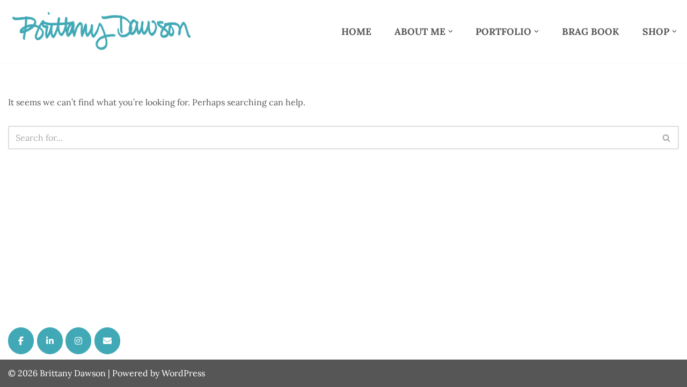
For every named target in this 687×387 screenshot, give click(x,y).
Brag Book (590, 31)
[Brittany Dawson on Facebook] (21, 340)
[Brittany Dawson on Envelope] (107, 340)
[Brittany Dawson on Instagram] (78, 340)
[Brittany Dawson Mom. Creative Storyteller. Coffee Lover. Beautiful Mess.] (102, 31)
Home (356, 31)
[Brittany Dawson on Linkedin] (50, 340)
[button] (450, 31)
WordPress (183, 373)
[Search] (667, 137)
